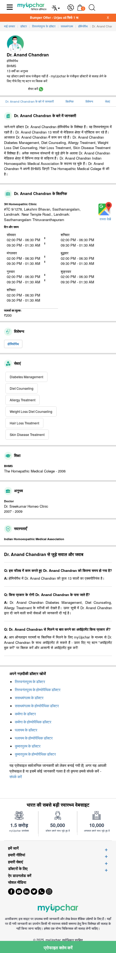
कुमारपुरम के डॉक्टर (27, 746)
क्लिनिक (70, 101)
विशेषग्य (89, 101)
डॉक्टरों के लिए (18, 869)
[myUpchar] (41, 88)
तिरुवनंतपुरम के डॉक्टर (30, 682)
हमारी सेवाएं (15, 862)
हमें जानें (13, 848)
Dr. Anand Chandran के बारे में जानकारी (29, 101)
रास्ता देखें (105, 219)
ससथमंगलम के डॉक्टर (29, 698)
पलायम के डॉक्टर (26, 730)
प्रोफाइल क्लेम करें (58, 947)
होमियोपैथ (13, 343)
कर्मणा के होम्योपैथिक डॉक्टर (33, 722)
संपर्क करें (15, 776)
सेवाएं (107, 101)
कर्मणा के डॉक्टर (25, 714)
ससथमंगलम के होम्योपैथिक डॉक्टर (37, 706)
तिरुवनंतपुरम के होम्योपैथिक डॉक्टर (37, 690)
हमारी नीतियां (16, 855)
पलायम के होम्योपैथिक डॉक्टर (34, 738)
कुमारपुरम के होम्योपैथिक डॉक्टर (35, 754)
